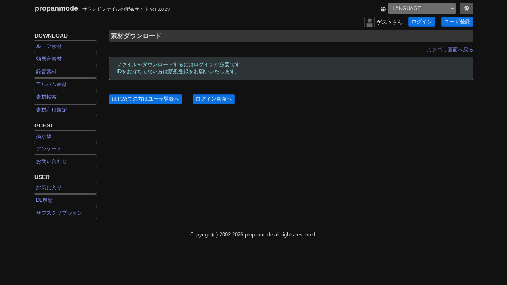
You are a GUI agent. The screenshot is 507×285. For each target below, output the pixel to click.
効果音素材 (49, 59)
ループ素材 (49, 46)
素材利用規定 (51, 110)
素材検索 (46, 97)
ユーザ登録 (457, 22)
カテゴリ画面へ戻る (450, 50)
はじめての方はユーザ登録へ (145, 99)
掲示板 (43, 136)
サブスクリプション (59, 213)
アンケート (49, 149)
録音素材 (46, 71)
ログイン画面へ (214, 99)
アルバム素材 (51, 84)
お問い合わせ (51, 161)
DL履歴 (44, 200)
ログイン (422, 22)
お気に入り (49, 187)
